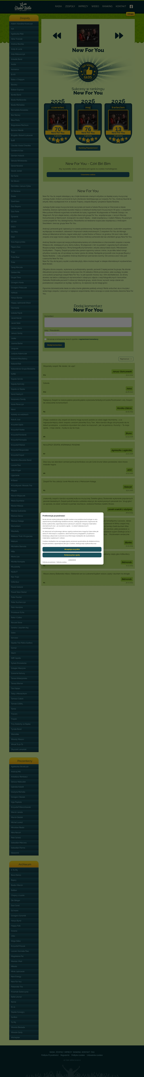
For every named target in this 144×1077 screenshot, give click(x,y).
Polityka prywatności (49, 562)
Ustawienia (72, 560)
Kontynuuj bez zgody (72, 555)
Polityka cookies (61, 562)
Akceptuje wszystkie (72, 549)
